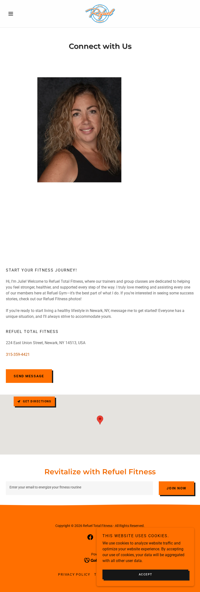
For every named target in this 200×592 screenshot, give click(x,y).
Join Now (176, 488)
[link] (100, 13)
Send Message (29, 376)
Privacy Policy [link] (74, 574)
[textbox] (79, 488)
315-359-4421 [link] (18, 354)
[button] (20, 14)
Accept (145, 574)
